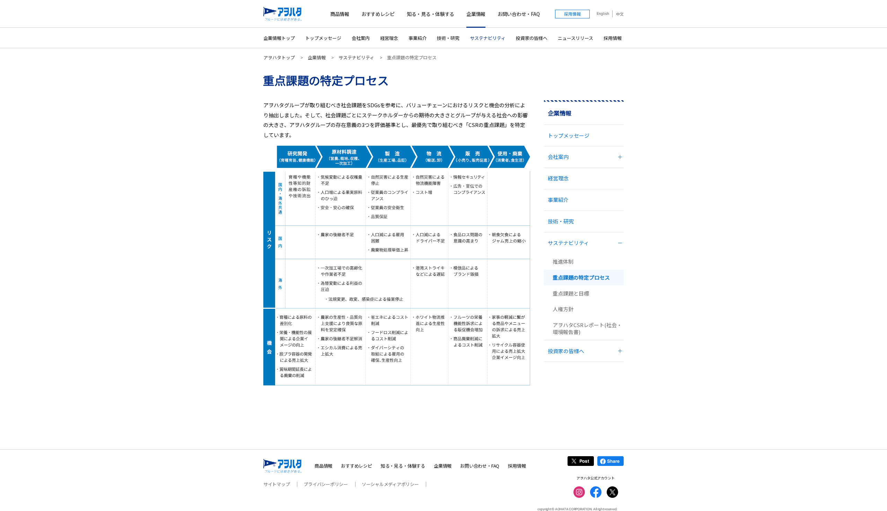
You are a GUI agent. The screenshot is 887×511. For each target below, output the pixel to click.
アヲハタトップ (279, 57)
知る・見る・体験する (430, 13)
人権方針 (563, 309)
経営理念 (389, 38)
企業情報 (475, 13)
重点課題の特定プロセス (581, 277)
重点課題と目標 (571, 293)
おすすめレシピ (378, 13)
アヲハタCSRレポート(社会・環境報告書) (587, 328)
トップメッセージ (323, 38)
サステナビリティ (488, 38)
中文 (620, 14)
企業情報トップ (279, 38)
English (603, 13)
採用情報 (613, 38)
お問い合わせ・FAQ (518, 13)
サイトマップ (276, 484)
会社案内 (361, 38)
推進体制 (563, 261)
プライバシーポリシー (326, 484)
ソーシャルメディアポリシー (390, 484)
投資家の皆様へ (531, 38)
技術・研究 (448, 38)
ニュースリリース (575, 38)
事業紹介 (418, 38)
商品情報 (339, 13)
